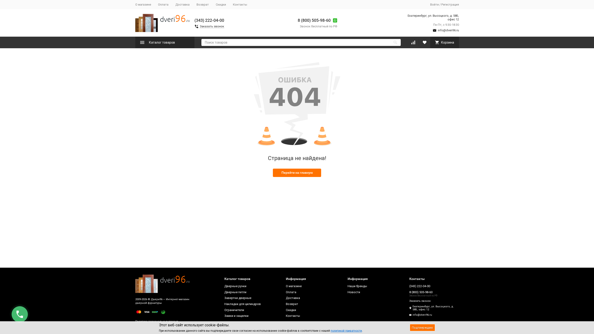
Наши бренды (357, 286)
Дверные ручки (235, 286)
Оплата (163, 4)
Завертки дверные (237, 298)
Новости (354, 292)
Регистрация (450, 4)
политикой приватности (346, 330)
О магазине (143, 4)
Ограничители (234, 310)
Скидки (221, 4)
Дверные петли (235, 292)
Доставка (182, 4)
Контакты (240, 4)
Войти (434, 4)
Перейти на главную (297, 172)
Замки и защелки (236, 316)
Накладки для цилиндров (242, 304)
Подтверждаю (422, 327)
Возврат (203, 4)
